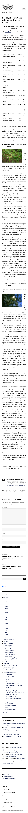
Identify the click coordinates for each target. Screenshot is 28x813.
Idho (6, 614)
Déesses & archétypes (9, 639)
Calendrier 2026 (6, 789)
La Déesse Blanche (8, 647)
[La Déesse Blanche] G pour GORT (12, 736)
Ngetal (6, 623)
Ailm (6, 599)
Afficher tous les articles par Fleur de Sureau (16, 485)
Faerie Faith (7, 12)
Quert (6, 628)
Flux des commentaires (9, 778)
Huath (7, 491)
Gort (6, 610)
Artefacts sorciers (9, 650)
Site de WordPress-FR (9, 780)
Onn (6, 626)
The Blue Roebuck (10, 680)
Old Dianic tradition (8, 667)
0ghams (5, 597)
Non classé (6, 663)
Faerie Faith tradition (9, 643)
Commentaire (6, 507)
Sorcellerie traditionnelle (9, 711)
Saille (22, 491)
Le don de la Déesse (8, 648)
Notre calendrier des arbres (15, 491)
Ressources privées (7, 802)
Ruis (6, 630)
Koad (6, 617)
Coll (6, 603)
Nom (3, 527)
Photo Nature (8, 656)
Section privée (6, 799)
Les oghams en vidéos (10, 709)
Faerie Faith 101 (9, 703)
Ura (6, 637)
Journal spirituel (7, 645)
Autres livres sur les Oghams (12, 683)
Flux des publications (8, 776)
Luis (6, 619)
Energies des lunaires (10, 702)
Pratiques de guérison (9, 669)
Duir (18, 490)
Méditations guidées (8, 659)
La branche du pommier (8, 792)
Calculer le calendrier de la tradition (14, 700)
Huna (6, 707)
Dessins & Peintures (10, 654)
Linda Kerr (8, 31)
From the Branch (10, 678)
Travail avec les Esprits (9, 712)
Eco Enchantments (11, 696)
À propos (4, 786)
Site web (4, 539)
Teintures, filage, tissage (11, 658)
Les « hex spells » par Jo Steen (11, 734)
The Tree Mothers (10, 681)
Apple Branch (8, 674)
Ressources (5, 795)
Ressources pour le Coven (9, 672)
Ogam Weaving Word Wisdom (13, 698)
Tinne (6, 636)
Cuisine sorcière (9, 652)
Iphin (6, 615)
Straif (6, 634)
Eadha (6, 606)
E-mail (4, 533)
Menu (23, 8)
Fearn (6, 608)
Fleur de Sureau (7, 490)
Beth (6, 601)
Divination (6, 641)
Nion (6, 625)
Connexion (6, 774)
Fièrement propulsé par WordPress (15, 810)
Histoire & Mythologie (10, 705)
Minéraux (5, 661)
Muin (6, 621)
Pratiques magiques (8, 670)
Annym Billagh (10, 676)
